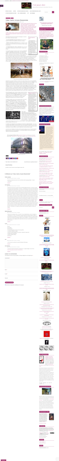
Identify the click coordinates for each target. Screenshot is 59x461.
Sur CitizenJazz (32, 13)
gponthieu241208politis (22, 135)
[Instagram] (12, 158)
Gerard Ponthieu (41, 168)
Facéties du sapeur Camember (45, 81)
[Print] (17, 158)
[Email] (8, 158)
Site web (6, 278)
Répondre (8, 182)
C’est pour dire (39, 5)
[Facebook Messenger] (16, 158)
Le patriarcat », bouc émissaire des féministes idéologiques (20, 1)
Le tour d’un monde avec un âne (11, 13)
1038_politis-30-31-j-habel (15, 136)
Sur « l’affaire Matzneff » (22, 13)
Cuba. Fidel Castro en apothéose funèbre (30, 161)
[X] (11, 158)
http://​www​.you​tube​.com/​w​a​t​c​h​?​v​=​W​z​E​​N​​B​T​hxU (15, 249)
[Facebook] (9, 158)
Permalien (18, 178)
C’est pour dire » (41, 432)
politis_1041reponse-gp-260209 (31, 136)
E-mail (6, 273)
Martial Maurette (8, 211)
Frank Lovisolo (8, 177)
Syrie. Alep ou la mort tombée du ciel (11, 161)
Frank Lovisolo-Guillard (42, 165)
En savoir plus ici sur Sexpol (42, 423)
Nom (6, 269)
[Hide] (0, 7)
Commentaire (7, 258)
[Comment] (6, 158)
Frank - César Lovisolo (42, 173)
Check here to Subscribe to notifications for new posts (15, 284)
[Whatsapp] (14, 158)
